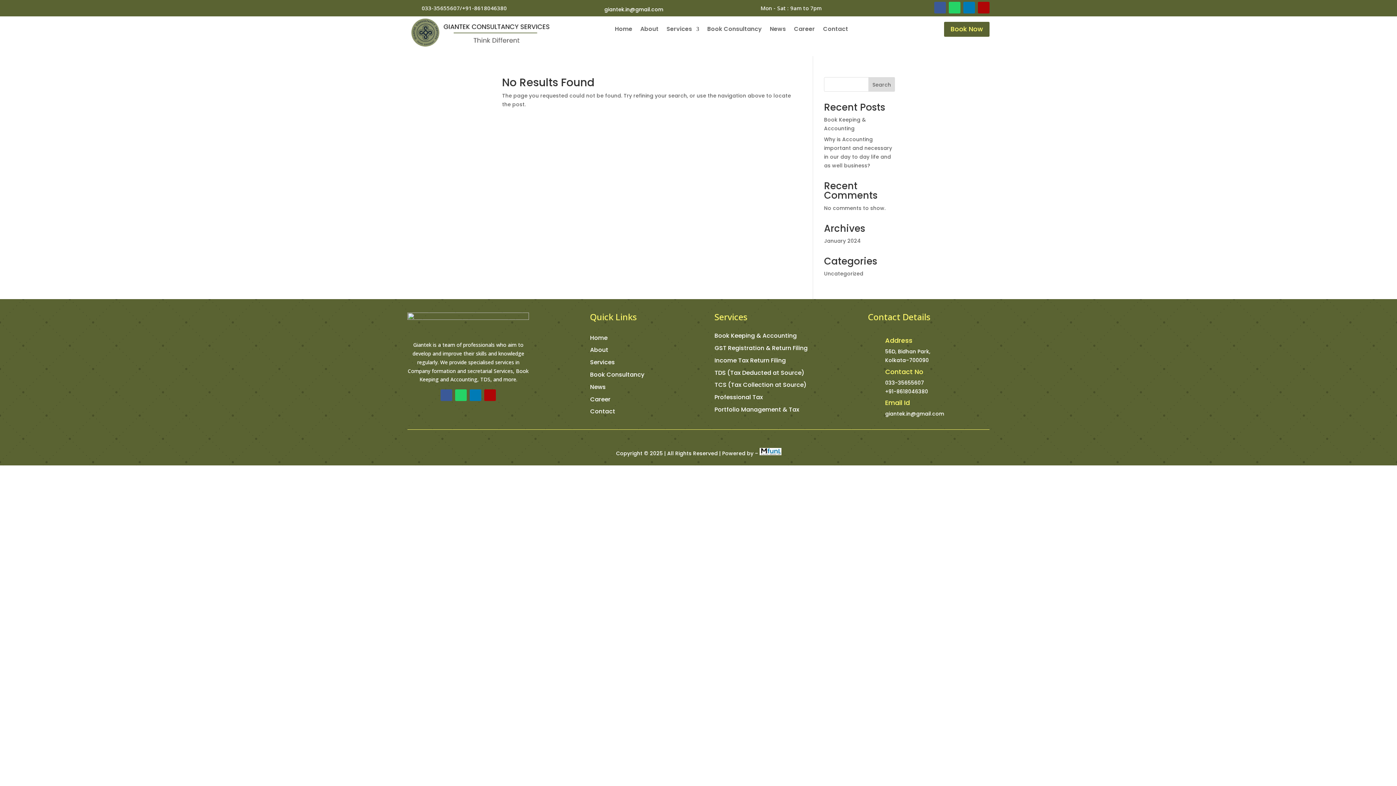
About (649, 30)
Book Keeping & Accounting (756, 336)
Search (881, 84)
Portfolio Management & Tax (757, 409)
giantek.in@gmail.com (633, 9)
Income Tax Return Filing (750, 360)
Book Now (967, 28)
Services (679, 30)
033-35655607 (904, 382)
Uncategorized (843, 273)
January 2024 (842, 241)
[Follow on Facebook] (940, 7)
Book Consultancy (734, 30)
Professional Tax (739, 397)
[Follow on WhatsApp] (954, 7)
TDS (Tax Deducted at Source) (759, 373)
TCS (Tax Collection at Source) (761, 385)
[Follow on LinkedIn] (969, 7)
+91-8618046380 (906, 391)
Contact (835, 30)
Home (623, 30)
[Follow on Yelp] (984, 7)
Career (804, 30)
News (778, 30)
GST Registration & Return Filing (761, 348)
